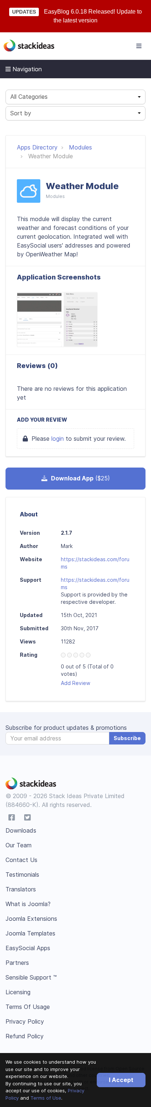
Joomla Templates (30, 933)
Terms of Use (45, 1098)
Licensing (17, 992)
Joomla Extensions (31, 918)
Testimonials (22, 874)
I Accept (121, 1079)
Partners (17, 962)
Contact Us (21, 859)
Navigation (26, 69)
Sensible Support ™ (31, 977)
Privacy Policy (24, 1021)
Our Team (18, 845)
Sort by (20, 113)
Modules (80, 147)
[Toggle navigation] (139, 46)
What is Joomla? (28, 904)
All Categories (29, 96)
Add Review (75, 683)
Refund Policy (24, 1036)
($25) (80, 478)
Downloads (20, 830)
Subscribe (127, 738)
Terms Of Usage (27, 1006)
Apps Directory (37, 147)
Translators (20, 889)
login (57, 438)
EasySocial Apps (27, 948)
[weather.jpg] (57, 319)
